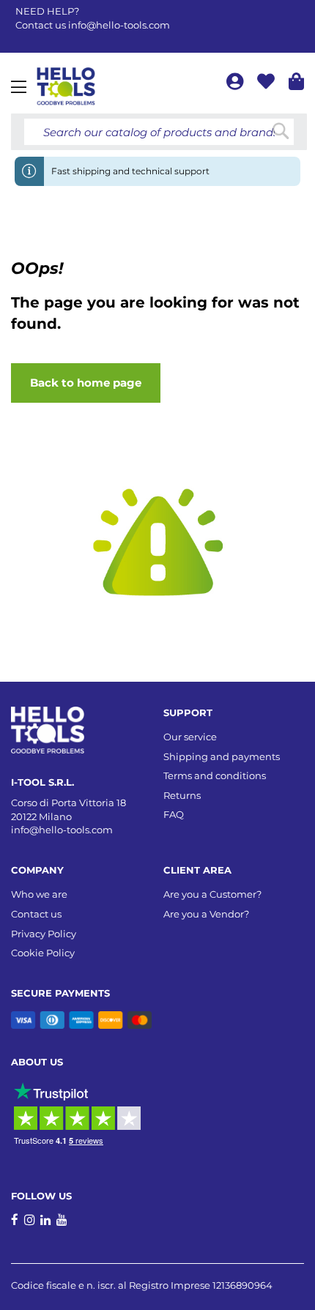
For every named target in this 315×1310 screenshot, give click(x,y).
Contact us (36, 914)
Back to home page (85, 383)
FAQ (173, 814)
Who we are (39, 894)
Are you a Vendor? (206, 914)
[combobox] (159, 131)
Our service (190, 737)
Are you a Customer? (212, 894)
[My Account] (236, 84)
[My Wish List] (267, 84)
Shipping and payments (221, 756)
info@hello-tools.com (119, 25)
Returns (182, 795)
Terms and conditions (214, 775)
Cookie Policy (43, 953)
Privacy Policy (43, 933)
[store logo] (66, 86)
